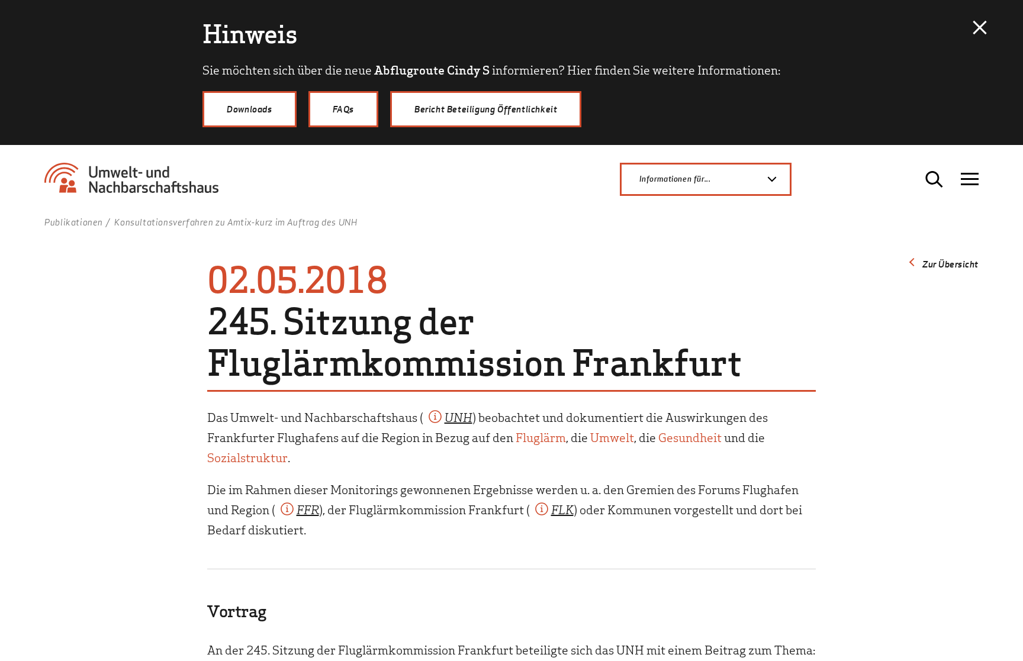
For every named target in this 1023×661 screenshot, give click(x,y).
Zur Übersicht (950, 264)
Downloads (249, 109)
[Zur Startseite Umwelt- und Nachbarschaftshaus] (136, 183)
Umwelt (612, 436)
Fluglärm (541, 436)
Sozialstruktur (247, 457)
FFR (308, 509)
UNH (458, 416)
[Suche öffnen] (934, 179)
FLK (562, 509)
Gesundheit (690, 436)
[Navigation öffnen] (969, 179)
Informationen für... (674, 178)
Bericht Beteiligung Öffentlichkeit (485, 109)
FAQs (343, 109)
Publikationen (73, 222)
